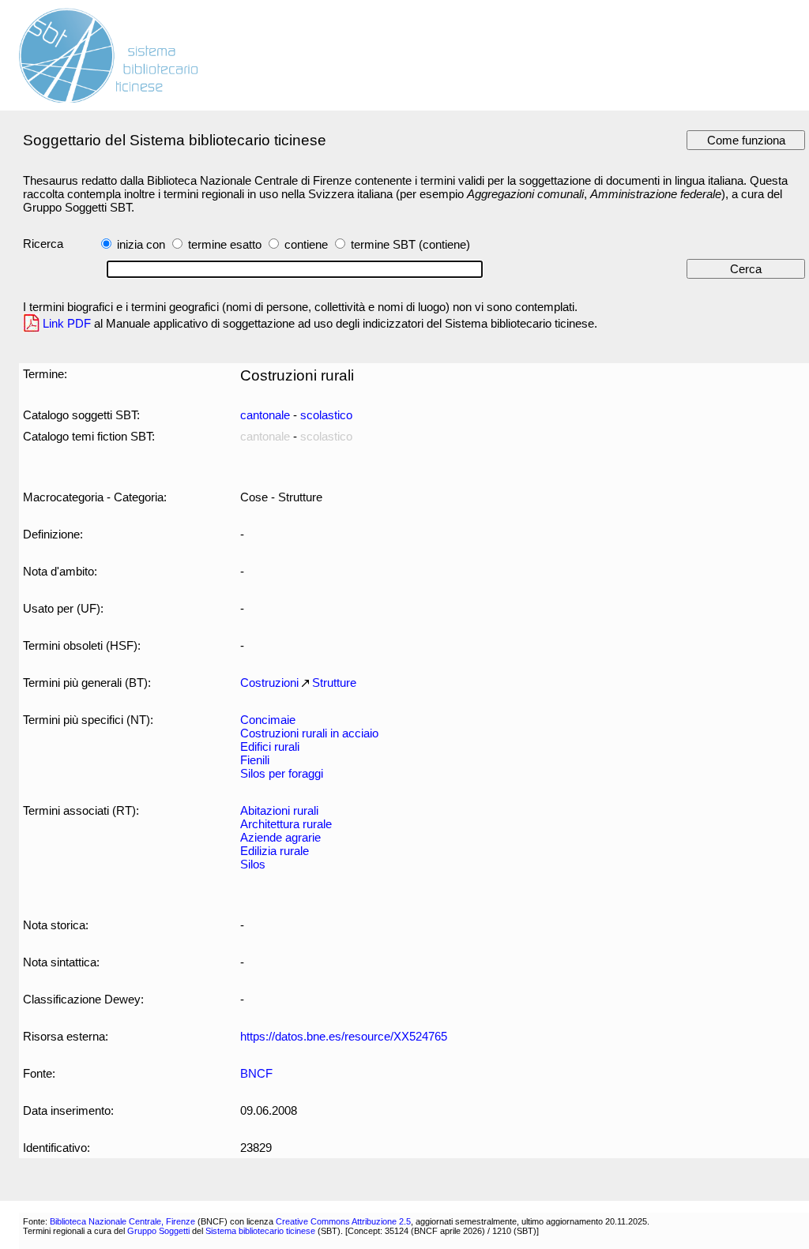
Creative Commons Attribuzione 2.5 (343, 1221)
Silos (252, 864)
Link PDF (67, 323)
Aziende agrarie (280, 837)
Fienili (254, 760)
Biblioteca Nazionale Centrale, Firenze (122, 1221)
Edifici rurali (269, 746)
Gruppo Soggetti (158, 1231)
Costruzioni (269, 682)
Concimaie (267, 719)
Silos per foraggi (281, 773)
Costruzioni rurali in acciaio (309, 733)
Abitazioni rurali (279, 810)
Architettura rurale (286, 824)
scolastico (326, 415)
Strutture (334, 682)
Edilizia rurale (274, 850)
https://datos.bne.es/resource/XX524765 (343, 1036)
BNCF (256, 1073)
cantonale (265, 415)
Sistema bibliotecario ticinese (260, 1231)
